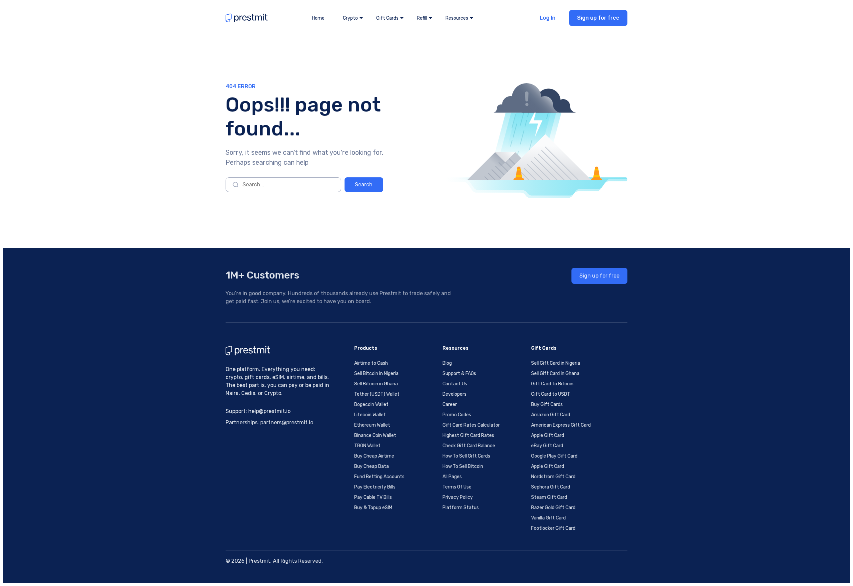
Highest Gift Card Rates (468, 435)
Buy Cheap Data (371, 466)
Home (318, 18)
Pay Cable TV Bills (373, 497)
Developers (454, 394)
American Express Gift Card (561, 425)
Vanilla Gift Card (548, 518)
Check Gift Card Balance (468, 446)
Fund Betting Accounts (379, 477)
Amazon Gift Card (550, 415)
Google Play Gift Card (554, 456)
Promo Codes (456, 415)
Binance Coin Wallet (375, 435)
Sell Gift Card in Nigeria (555, 363)
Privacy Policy (457, 497)
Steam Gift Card (549, 497)
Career (449, 404)
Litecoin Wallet (370, 415)
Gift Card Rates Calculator (471, 425)
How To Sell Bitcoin (462, 466)
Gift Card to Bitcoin (552, 384)
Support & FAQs (459, 373)
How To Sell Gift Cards (466, 456)
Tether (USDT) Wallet (377, 394)
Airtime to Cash (371, 363)
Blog (447, 363)
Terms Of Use (456, 487)
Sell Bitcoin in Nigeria (376, 373)
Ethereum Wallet (372, 425)
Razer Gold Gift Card (553, 507)
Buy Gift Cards (547, 404)
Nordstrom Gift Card (553, 477)
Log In (547, 18)
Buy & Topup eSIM (373, 507)
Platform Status (460, 507)
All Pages (452, 477)
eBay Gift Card (547, 446)
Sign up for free (598, 18)
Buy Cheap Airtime (374, 456)
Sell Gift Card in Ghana (555, 373)
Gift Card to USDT (550, 394)
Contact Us (454, 384)
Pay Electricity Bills (375, 487)
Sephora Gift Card (550, 487)
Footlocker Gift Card (553, 528)
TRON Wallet (367, 446)
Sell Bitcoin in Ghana (376, 384)
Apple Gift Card (547, 435)
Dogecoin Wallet (371, 404)
